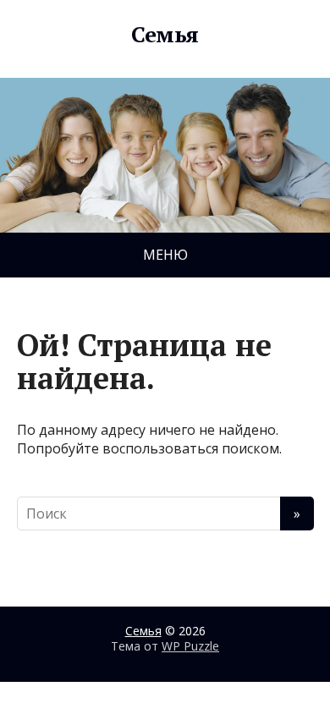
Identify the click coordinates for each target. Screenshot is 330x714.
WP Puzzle (190, 646)
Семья (164, 34)
